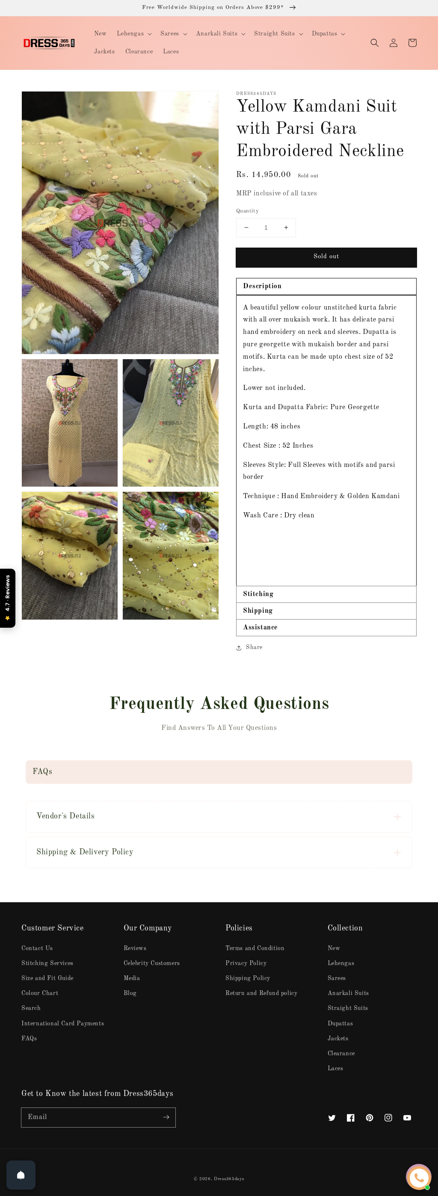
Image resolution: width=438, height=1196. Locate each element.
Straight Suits (348, 1008)
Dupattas (340, 1024)
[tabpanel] (326, 440)
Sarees (337, 978)
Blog (130, 993)
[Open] (21, 1175)
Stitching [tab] (258, 594)
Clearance (341, 1054)
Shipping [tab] (258, 611)
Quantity (247, 211)
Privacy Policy (245, 963)
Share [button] (254, 647)
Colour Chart (39, 993)
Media (132, 978)
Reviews (135, 948)
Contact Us (37, 948)
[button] (374, 42)
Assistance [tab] (260, 627)
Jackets (338, 1039)
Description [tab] (262, 286)
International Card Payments (62, 1024)
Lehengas (341, 963)
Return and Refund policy (261, 993)
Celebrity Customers (152, 963)
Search (31, 1008)
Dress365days (229, 1179)
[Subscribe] (166, 1117)
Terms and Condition (254, 948)
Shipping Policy (247, 978)
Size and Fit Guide (47, 978)
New (334, 948)
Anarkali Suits (348, 993)
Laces (335, 1069)
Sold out (326, 257)
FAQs (29, 1039)
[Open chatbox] (419, 1178)
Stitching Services (47, 963)
